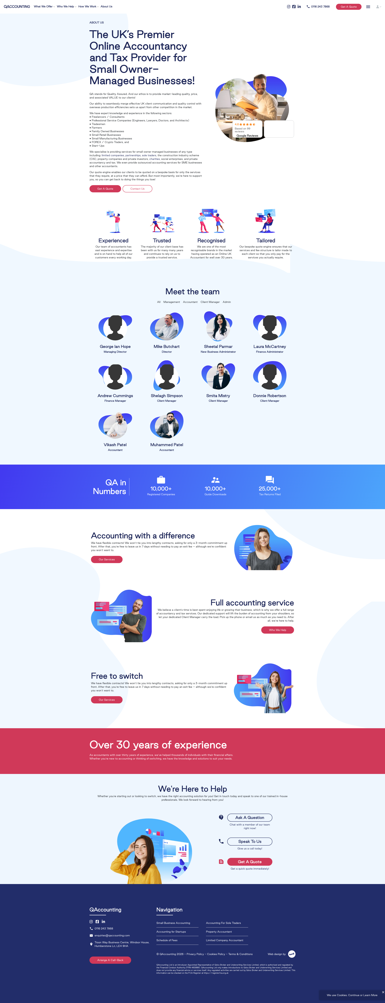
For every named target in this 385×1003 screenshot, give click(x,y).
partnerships (133, 155)
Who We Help (65, 6)
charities (154, 158)
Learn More (370, 995)
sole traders (149, 155)
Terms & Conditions (240, 954)
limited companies (113, 155)
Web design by (280, 954)
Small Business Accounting (173, 923)
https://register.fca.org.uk (216, 973)
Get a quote (349, 6)
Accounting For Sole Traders (223, 923)
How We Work (87, 6)
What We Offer (43, 6)
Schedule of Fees (166, 940)
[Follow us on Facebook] (97, 922)
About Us (106, 6)
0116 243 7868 (318, 6)
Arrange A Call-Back (110, 960)
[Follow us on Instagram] (91, 922)
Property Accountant (219, 931)
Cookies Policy (216, 954)
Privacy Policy (195, 954)
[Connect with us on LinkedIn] (103, 922)
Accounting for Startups (171, 931)
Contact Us (137, 188)
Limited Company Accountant (224, 940)
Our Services (107, 559)
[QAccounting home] (17, 6)
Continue (353, 995)
